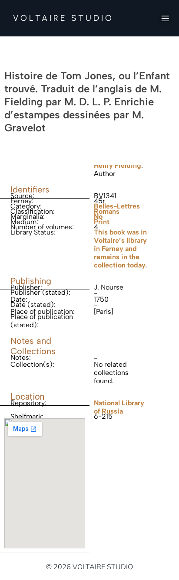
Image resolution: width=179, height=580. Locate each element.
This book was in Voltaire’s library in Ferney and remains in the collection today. (120, 248)
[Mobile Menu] (165, 18)
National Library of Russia (119, 407)
